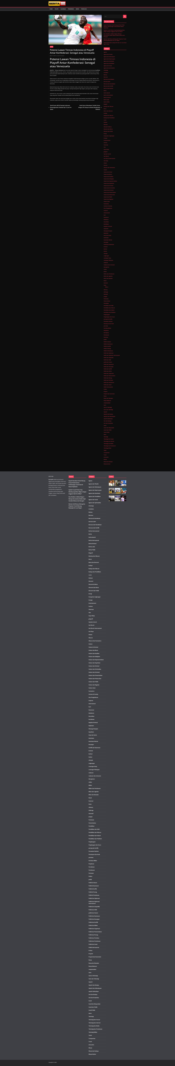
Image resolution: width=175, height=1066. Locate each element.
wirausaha (106, 457)
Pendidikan (71, 9)
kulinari (105, 249)
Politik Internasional (108, 387)
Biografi (105, 104)
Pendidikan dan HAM (108, 305)
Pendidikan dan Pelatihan (109, 312)
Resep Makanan (107, 400)
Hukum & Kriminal (108, 172)
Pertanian (106, 337)
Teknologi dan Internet (109, 441)
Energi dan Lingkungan (109, 136)
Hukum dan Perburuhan (109, 194)
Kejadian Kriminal (108, 226)
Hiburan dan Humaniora (109, 167)
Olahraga (63, 9)
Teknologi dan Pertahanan (110, 445)
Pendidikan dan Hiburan (109, 307)
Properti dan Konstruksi (109, 393)
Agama (105, 52)
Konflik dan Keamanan (109, 244)
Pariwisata (106, 298)
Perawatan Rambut (108, 321)
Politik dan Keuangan (108, 366)
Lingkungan (106, 255)
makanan (106, 262)
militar (105, 269)
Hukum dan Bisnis (108, 174)
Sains (105, 405)
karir (105, 215)
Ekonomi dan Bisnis (108, 129)
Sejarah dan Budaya (108, 414)
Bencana (106, 77)
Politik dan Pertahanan (109, 382)
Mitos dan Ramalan (108, 278)
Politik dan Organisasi (109, 373)
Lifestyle (105, 253)
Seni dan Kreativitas (108, 423)
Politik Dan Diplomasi (108, 353)
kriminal (105, 246)
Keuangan (106, 242)
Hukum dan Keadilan (108, 176)
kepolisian (106, 233)
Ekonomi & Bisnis (108, 126)
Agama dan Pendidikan (109, 63)
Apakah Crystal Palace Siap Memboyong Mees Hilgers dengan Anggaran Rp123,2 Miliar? (77, 492)
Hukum (105, 169)
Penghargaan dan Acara (109, 317)
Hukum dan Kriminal (108, 185)
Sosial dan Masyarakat (109, 427)
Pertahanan (106, 335)
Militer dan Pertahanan (109, 274)
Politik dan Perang (108, 378)
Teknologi (84, 9)
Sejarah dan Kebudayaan (109, 416)
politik (56, 9)
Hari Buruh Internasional (109, 158)
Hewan (105, 163)
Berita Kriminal (107, 97)
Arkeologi (106, 70)
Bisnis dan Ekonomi (108, 111)
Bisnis (77, 9)
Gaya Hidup (106, 149)
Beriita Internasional (108, 88)
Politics (106, 287)
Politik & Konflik (107, 346)
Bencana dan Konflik (108, 86)
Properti (105, 391)
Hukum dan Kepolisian (109, 183)
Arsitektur (106, 72)
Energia (105, 138)
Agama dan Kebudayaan (109, 56)
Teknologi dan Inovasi (109, 439)
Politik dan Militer (108, 371)
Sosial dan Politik (107, 430)
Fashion (105, 142)
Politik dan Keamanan (109, 364)
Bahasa (105, 74)
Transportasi (107, 452)
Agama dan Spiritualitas (109, 68)
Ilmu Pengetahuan (108, 208)
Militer (105, 271)
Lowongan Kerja (107, 258)
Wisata (105, 459)
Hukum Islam (107, 201)
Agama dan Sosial (108, 65)
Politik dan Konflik (108, 369)
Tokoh (105, 450)
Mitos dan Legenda (108, 276)
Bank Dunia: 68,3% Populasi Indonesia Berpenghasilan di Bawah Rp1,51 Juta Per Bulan (61, 107)
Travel (105, 455)
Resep (105, 396)
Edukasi (105, 122)
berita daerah (107, 93)
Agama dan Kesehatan (109, 61)
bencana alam (107, 81)
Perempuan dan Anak (109, 323)
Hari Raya (106, 160)
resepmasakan (107, 402)
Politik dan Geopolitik (108, 357)
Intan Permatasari (60, 55)
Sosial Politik (106, 432)
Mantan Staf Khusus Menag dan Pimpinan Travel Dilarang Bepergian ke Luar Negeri (77, 506)
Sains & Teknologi (108, 407)
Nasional (106, 283)
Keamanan (106, 217)
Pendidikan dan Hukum (109, 310)
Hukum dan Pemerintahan (110, 192)
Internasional (107, 212)
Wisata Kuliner (107, 464)
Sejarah (105, 412)
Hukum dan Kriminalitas (109, 188)
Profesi (105, 389)
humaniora (106, 203)
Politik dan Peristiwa (108, 380)
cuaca (105, 120)
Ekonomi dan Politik (108, 131)
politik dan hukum (108, 362)
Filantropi (106, 145)
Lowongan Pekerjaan (108, 260)
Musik (105, 280)
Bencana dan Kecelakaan (109, 83)
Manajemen (106, 267)
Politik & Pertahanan (108, 350)
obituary (106, 289)
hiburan (105, 165)
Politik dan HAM (107, 359)
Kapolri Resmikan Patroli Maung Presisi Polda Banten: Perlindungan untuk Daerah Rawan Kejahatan (114, 26)
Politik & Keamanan (108, 344)
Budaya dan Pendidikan (109, 117)
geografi (105, 151)
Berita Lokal (106, 99)
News (105, 285)
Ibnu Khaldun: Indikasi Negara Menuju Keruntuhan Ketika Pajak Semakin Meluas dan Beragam (114, 35)
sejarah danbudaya (108, 418)
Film (105, 147)
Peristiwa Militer (107, 328)
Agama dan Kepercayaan (109, 59)
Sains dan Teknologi (108, 409)
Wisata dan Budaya (108, 461)
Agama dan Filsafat (108, 54)
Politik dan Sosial (107, 384)
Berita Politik (106, 102)
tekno (105, 434)
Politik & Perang (107, 348)
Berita (51, 46)
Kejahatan (106, 228)
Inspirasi (106, 210)
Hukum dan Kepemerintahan (110, 181)
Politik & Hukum (107, 341)
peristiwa (106, 326)
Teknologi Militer (107, 448)
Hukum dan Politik (108, 197)
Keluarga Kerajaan (108, 231)
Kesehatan (106, 237)
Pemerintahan (107, 301)
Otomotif (106, 294)
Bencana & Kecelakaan (109, 79)
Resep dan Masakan (108, 398)
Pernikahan (106, 332)
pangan (105, 296)
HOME (51, 9)
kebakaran (106, 219)
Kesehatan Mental (108, 240)
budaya (105, 113)
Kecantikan (106, 221)
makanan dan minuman (109, 264)
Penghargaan (107, 314)
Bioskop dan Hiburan (108, 106)
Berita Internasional (108, 95)
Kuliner (105, 251)
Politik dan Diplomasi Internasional (112, 355)
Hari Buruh (106, 156)
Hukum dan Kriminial (108, 190)
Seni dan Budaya (107, 421)
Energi (105, 133)
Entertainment (107, 140)
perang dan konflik (108, 319)
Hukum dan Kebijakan (109, 178)
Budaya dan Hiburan (108, 115)
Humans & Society (108, 206)
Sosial (105, 425)
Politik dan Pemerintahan (109, 375)
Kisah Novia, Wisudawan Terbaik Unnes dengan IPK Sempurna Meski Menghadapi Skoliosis (89, 107)
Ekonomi (106, 124)
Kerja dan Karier (107, 235)
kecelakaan (106, 224)
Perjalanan (106, 330)
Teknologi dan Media (108, 443)
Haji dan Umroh (107, 154)
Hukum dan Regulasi (108, 199)
